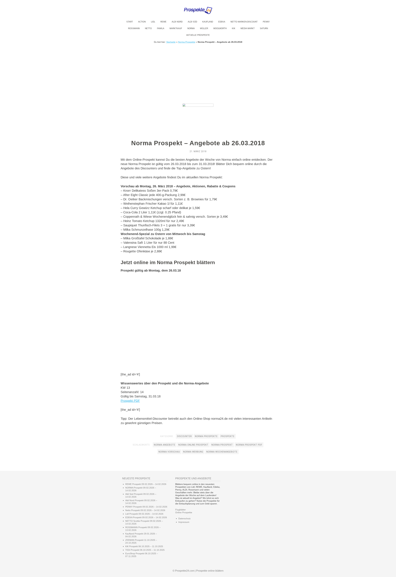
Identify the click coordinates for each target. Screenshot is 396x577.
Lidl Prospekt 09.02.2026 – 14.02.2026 (144, 514)
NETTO (148, 28)
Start (129, 22)
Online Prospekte (183, 512)
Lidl (153, 22)
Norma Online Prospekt (193, 445)
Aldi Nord (177, 22)
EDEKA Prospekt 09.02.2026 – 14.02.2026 (146, 517)
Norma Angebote (164, 445)
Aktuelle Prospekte (198, 35)
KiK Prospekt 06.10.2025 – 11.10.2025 (144, 546)
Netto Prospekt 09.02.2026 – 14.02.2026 (145, 510)
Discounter (184, 436)
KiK (233, 28)
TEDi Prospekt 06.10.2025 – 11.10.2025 (145, 550)
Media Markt (248, 28)
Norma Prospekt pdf (249, 445)
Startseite (171, 42)
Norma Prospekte (186, 42)
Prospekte (228, 436)
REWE (163, 22)
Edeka (221, 22)
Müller (204, 28)
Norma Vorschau (169, 452)
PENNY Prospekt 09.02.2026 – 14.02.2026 (146, 506)
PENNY (266, 22)
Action (142, 22)
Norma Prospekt (222, 445)
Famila (160, 28)
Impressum (183, 522)
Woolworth (220, 28)
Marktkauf (176, 28)
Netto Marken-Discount (244, 22)
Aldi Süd (192, 22)
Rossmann (134, 28)
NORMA (191, 28)
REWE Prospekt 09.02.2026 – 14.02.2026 (145, 484)
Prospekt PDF (130, 400)
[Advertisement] (198, 66)
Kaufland (207, 22)
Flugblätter (180, 509)
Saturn (264, 28)
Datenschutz (184, 518)
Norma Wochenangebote (221, 452)
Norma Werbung (193, 452)
